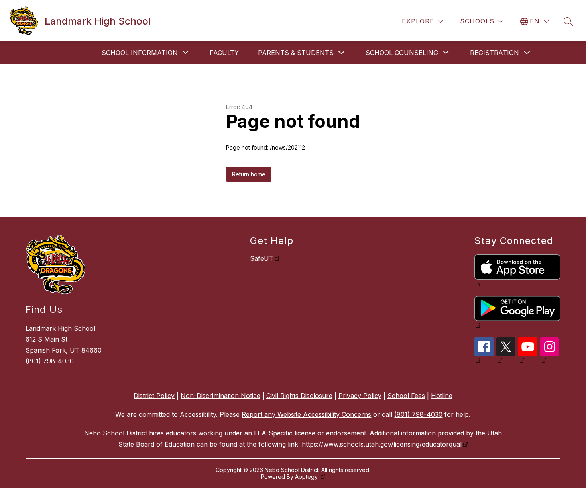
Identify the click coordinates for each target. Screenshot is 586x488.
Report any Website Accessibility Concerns (306, 414)
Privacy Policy (359, 396)
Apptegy (307, 476)
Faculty (224, 53)
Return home (248, 174)
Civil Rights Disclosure (299, 396)
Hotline (441, 396)
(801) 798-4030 (50, 361)
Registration (494, 53)
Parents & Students (296, 53)
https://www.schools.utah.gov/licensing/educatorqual (382, 444)
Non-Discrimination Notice (220, 396)
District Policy (154, 396)
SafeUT (261, 258)
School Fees (406, 396)
